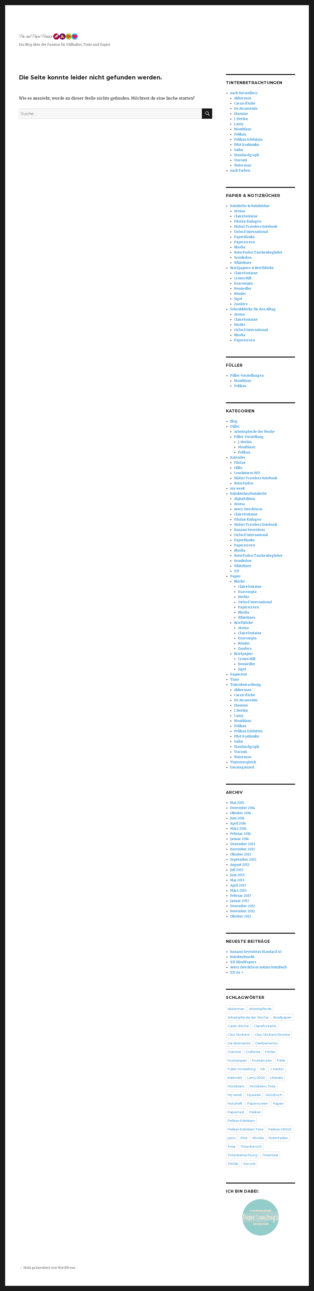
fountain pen (262, 1060)
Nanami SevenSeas (249, 530)
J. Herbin (241, 119)
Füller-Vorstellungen (247, 376)
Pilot (244, 1138)
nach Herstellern (243, 93)
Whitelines (242, 263)
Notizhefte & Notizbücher (250, 206)
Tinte (234, 679)
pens (232, 1138)
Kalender (237, 457)
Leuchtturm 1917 (247, 473)
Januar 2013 (239, 901)
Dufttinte (253, 1052)
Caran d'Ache (244, 695)
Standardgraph (246, 155)
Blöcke (239, 581)
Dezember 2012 (242, 906)
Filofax (240, 463)
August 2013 (239, 865)
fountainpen (237, 1060)
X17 (236, 571)
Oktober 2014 (240, 813)
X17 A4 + (236, 972)
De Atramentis (246, 108)
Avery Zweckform (248, 509)
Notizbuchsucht (242, 957)
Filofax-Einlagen (247, 221)
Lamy (239, 124)
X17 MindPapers (243, 962)
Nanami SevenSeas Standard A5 (256, 952)
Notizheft (235, 1103)
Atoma (239, 211)
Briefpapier (243, 654)
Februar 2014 (240, 834)
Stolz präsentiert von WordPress (49, 1268)
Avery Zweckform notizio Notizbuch (258, 967)
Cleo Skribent (239, 1034)
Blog (233, 421)
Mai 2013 (237, 880)
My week (235, 1095)
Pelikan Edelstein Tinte (245, 1129)
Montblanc (242, 129)
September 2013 (243, 859)
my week (237, 488)
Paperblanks (244, 237)
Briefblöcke (243, 623)
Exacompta (243, 283)
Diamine (241, 114)
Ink (263, 1069)
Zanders (241, 304)
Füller (235, 426)
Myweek (254, 1095)
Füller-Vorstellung (248, 437)
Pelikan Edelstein (248, 139)
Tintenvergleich (243, 762)
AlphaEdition (244, 499)
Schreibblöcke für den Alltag (253, 309)
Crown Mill (242, 278)
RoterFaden (243, 483)
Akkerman (242, 98)
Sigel (238, 299)
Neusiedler (242, 288)
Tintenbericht (251, 1146)
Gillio (238, 468)
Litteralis (276, 1078)
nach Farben (240, 170)
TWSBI (233, 1164)
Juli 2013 (236, 870)
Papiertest (238, 674)
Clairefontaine (246, 216)
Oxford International (251, 232)
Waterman (242, 165)
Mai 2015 (237, 803)
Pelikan (240, 134)
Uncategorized (242, 767)
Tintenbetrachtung (245, 685)
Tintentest (270, 1155)
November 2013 (242, 849)
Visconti (240, 160)
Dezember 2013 (242, 844)
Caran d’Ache (244, 103)
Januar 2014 (239, 839)
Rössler (240, 294)
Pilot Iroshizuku (246, 145)
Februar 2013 (240, 896)
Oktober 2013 (240, 854)
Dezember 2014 (242, 808)
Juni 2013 (237, 875)
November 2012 (242, 911)
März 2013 (238, 890)
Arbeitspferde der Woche (254, 432)
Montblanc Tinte (262, 1086)
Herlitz (239, 325)
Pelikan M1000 (279, 1129)
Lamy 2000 (256, 1078)
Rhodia (239, 247)
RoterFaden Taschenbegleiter (258, 252)
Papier (235, 576)
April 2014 (238, 823)
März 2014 (238, 828)
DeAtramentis (266, 1043)
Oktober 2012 (240, 916)
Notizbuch (274, 1095)
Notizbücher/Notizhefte (248, 494)
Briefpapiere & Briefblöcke (252, 268)
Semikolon (242, 257)
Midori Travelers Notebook (255, 227)
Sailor (238, 150)
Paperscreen (244, 242)
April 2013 (238, 885)
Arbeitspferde (260, 1009)
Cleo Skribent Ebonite (272, 1034)
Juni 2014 (237, 818)
